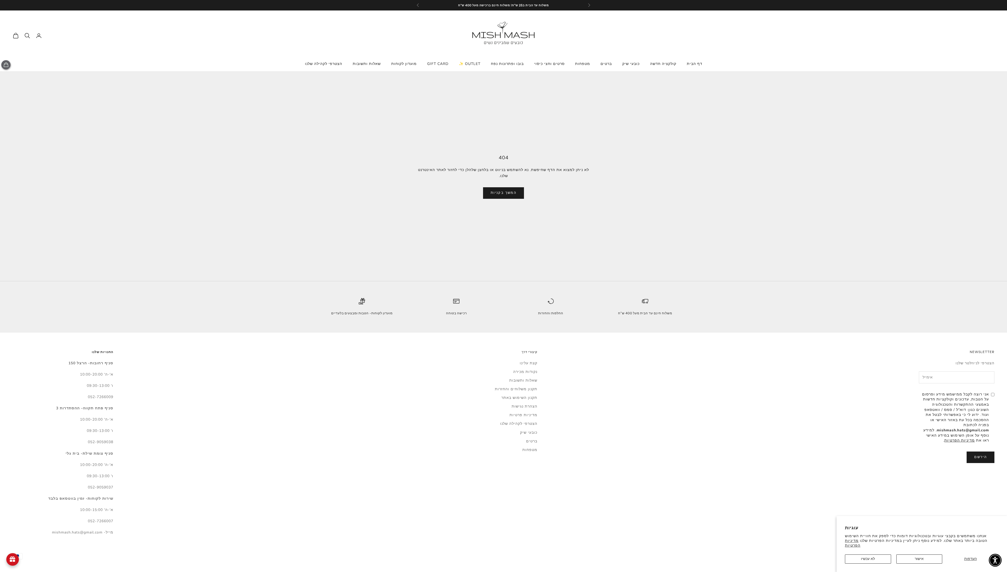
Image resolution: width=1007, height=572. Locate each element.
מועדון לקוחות (404, 63)
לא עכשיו (868, 558)
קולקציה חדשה (663, 63)
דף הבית (694, 63)
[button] (995, 560)
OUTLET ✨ (469, 63)
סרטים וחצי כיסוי (549, 63)
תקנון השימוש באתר (519, 397)
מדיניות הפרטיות (852, 543)
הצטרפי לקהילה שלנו (323, 63)
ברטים (606, 63)
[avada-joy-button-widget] (12, 559)
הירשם (980, 457)
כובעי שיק (631, 63)
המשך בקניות (503, 192)
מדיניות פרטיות (523, 414)
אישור (919, 558)
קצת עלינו (528, 363)
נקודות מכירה (525, 371)
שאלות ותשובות (367, 63)
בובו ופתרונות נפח (507, 63)
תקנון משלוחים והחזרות (516, 389)
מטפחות (582, 63)
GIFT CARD (437, 63)
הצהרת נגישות (524, 406)
